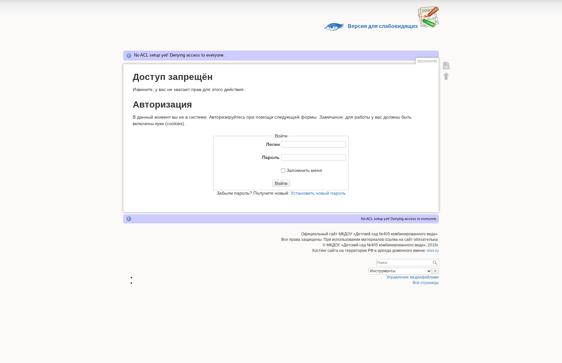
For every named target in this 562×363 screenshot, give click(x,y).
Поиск (436, 262)
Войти (281, 183)
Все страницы (426, 282)
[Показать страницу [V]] (446, 65)
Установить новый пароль (318, 193)
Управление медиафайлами (412, 277)
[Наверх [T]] (446, 76)
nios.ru (433, 250)
